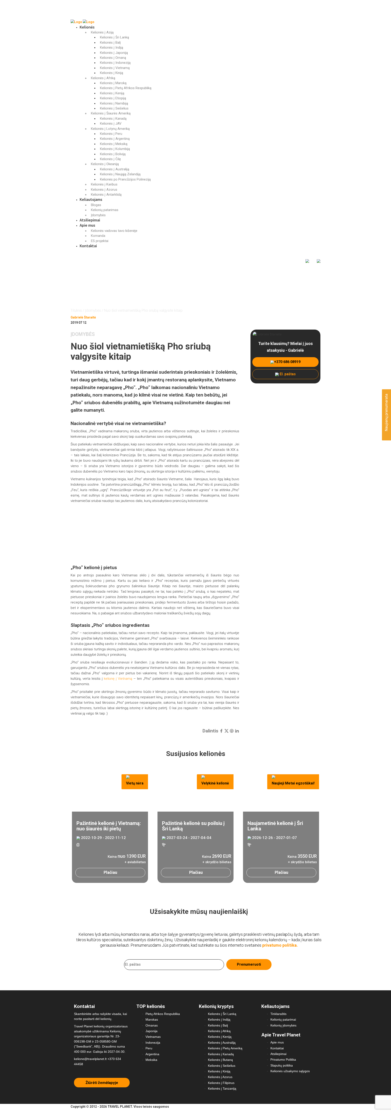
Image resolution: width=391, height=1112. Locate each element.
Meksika (151, 1060)
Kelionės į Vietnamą (115, 68)
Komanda (98, 236)
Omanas (151, 1025)
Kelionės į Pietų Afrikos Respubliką (125, 88)
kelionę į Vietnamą (118, 679)
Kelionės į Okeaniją (105, 164)
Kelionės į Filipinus (221, 1083)
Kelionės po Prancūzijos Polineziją (125, 179)
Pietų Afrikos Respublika (162, 1014)
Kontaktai (88, 245)
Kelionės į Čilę (110, 159)
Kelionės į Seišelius (114, 108)
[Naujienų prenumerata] (386, 433)
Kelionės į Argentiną (115, 139)
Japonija (151, 1031)
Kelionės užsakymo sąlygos (290, 1071)
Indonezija (152, 1042)
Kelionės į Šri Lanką (114, 37)
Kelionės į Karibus (104, 184)
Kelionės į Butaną (220, 1060)
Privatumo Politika (283, 1059)
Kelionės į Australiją (114, 169)
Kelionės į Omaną (113, 58)
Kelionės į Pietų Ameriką (225, 1048)
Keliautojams (91, 199)
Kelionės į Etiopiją (113, 98)
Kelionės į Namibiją (114, 103)
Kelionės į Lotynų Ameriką (110, 129)
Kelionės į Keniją (112, 93)
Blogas (96, 205)
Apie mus (87, 225)
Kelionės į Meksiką (113, 144)
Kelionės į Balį (110, 42)
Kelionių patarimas (104, 210)
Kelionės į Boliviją (113, 154)
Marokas (151, 1019)
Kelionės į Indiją (111, 47)
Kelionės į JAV (111, 123)
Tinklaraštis (278, 1014)
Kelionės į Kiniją (111, 73)
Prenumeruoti (249, 964)
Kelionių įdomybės (283, 1025)
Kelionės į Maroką (113, 83)
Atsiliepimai (90, 220)
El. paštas (287, 374)
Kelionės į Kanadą (113, 118)
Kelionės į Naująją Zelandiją (120, 174)
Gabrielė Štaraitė (83, 317)
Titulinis (76, 310)
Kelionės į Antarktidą (106, 194)
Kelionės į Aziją (102, 32)
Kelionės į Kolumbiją (115, 149)
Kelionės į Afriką (103, 78)
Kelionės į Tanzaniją (222, 1088)
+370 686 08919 (287, 362)
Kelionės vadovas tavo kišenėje (114, 231)
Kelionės (87, 27)
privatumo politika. (280, 945)
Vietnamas (153, 1036)
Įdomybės (98, 215)
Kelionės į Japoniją (114, 53)
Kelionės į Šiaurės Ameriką (111, 113)
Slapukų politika (281, 1065)
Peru (148, 1048)
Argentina (152, 1054)
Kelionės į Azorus (104, 190)
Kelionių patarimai (283, 1019)
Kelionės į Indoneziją (115, 63)
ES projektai (99, 241)
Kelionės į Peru (111, 134)
